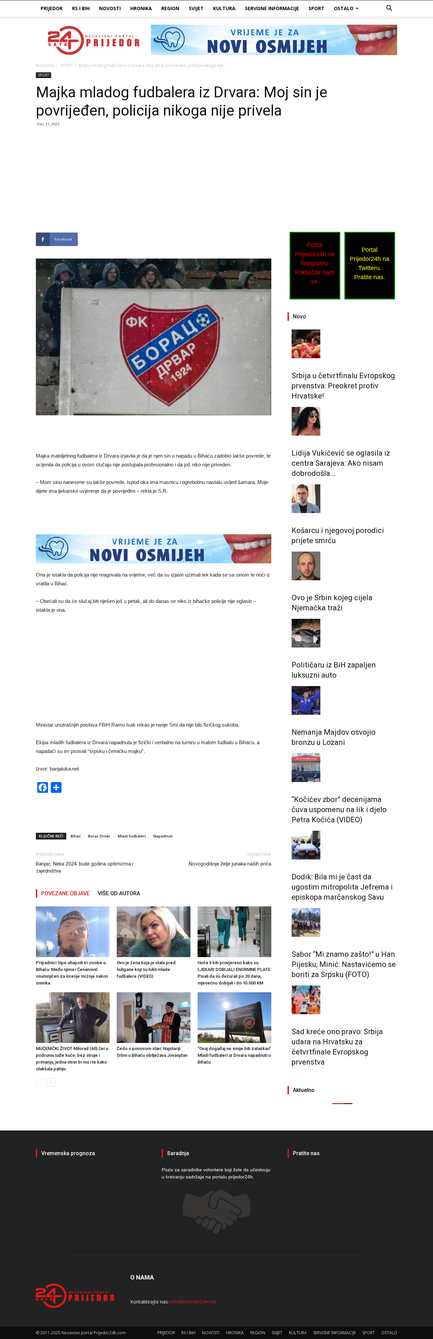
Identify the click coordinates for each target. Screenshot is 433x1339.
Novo (299, 316)
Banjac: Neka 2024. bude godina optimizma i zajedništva (84, 867)
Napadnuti (163, 835)
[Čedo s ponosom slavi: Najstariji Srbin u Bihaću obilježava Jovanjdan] (153, 1017)
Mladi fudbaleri (132, 835)
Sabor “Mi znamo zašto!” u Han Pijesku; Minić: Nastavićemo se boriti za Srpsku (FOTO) (344, 964)
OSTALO (344, 8)
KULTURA (224, 8)
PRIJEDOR (52, 8)
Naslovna (45, 65)
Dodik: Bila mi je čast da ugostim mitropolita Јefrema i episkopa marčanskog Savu (342, 887)
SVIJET (196, 8)
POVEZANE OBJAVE (65, 893)
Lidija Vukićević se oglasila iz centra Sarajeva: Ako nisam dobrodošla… (341, 463)
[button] (389, 9)
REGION (170, 8)
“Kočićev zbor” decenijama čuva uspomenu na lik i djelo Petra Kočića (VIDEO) (339, 809)
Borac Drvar (99, 835)
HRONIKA (141, 8)
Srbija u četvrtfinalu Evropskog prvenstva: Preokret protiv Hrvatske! (343, 385)
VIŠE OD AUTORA (119, 893)
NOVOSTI (110, 8)
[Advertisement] (153, 182)
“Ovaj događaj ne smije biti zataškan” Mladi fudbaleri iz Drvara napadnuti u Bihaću (234, 1055)
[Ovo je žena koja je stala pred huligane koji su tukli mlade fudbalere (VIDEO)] (153, 931)
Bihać (76, 835)
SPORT (316, 8)
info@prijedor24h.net (193, 1301)
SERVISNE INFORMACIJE (272, 8)
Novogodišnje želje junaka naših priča (230, 864)
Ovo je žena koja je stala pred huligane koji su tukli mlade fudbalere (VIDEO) (146, 969)
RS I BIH (81, 8)
